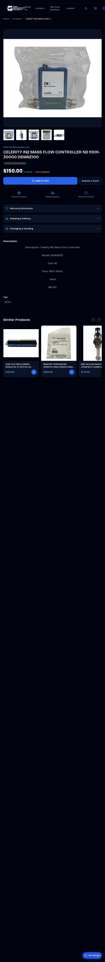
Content (39, 8)
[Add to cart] (34, 372)
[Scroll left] (93, 319)
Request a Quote (90, 180)
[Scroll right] (99, 319)
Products (17, 18)
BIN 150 (8, 302)
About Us (28, 8)
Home (6, 18)
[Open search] (85, 8)
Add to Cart (42, 180)
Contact (70, 8)
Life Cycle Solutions (55, 8)
